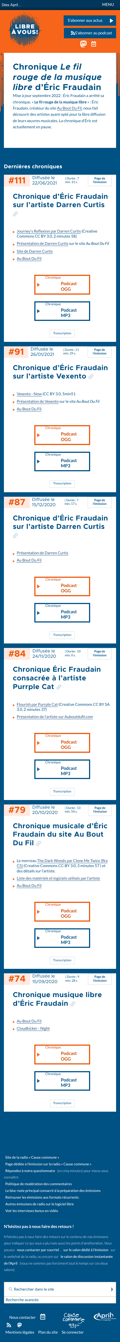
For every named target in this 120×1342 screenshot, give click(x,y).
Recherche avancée (22, 1300)
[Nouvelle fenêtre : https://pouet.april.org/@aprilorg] (83, 45)
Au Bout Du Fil (69, 108)
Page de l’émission (100, 180)
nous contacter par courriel (38, 1250)
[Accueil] (25, 29)
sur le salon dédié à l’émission (86, 1250)
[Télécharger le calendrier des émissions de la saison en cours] (42, 1317)
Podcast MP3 (61, 310)
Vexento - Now (29, 394)
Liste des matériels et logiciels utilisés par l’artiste (58, 878)
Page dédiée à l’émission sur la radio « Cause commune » (48, 1164)
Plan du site (48, 1332)
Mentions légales (20, 1332)
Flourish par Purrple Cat (37, 704)
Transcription (62, 333)
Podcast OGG (61, 284)
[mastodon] (19, 1325)
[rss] (9, 1325)
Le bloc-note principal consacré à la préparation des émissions (53, 1191)
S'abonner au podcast (93, 33)
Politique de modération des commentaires (38, 1184)
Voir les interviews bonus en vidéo (31, 1211)
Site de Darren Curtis (35, 251)
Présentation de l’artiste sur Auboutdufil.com (55, 716)
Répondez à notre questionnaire (30, 1171)
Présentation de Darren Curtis (42, 243)
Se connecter (73, 1332)
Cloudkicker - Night (33, 1028)
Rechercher (111, 1289)
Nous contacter (22, 1317)
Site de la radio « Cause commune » (32, 1157)
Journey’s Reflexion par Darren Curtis (49, 231)
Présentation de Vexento (38, 401)
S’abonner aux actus (85, 20)
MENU (108, 4)
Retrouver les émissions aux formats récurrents (42, 1197)
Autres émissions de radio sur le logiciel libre (39, 1204)
